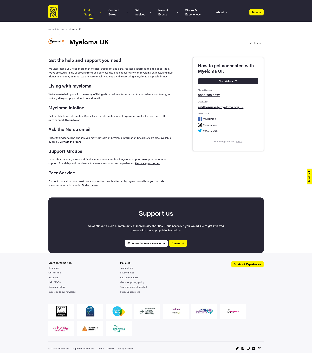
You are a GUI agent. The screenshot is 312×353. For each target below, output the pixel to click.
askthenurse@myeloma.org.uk (220, 107)
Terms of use (126, 267)
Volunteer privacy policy (132, 282)
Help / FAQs (54, 282)
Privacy (110, 348)
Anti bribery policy (129, 277)
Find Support (89, 12)
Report (239, 141)
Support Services (56, 28)
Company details (56, 286)
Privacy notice (127, 272)
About (220, 12)
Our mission (54, 272)
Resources (53, 267)
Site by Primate (125, 348)
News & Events (163, 12)
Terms (100, 348)
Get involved (140, 12)
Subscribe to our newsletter (62, 291)
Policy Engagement (130, 291)
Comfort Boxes (113, 12)
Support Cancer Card (83, 348)
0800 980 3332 (209, 95)
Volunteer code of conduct (133, 286)
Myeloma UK (75, 28)
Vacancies (53, 277)
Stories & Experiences (193, 12)
